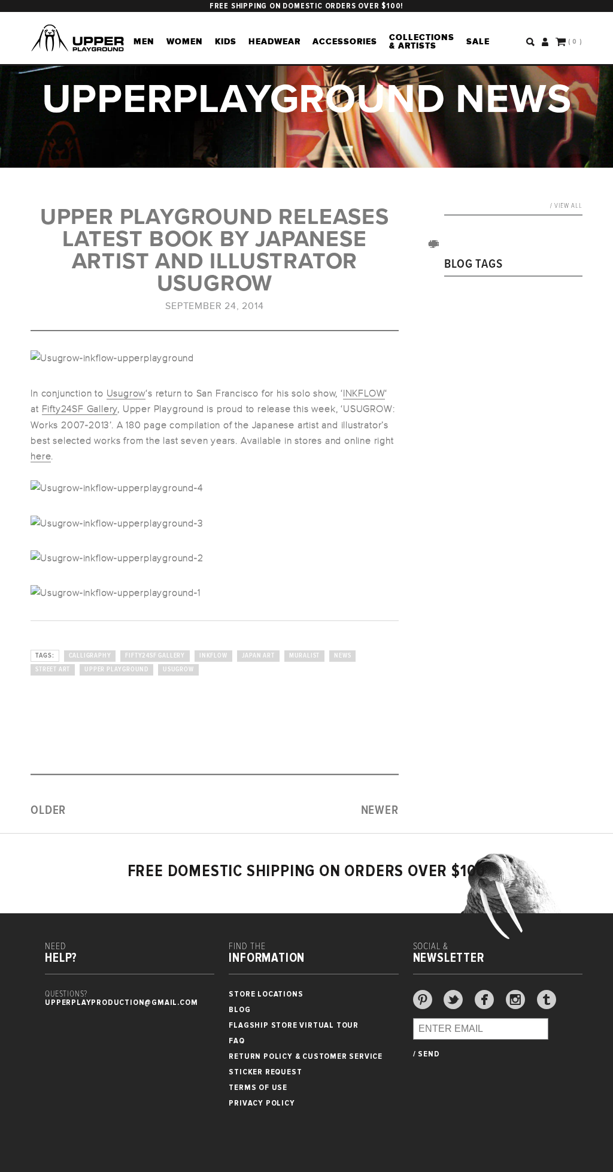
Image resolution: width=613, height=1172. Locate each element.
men (143, 41)
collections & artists (421, 41)
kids (225, 41)
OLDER (48, 810)
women (184, 41)
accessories (344, 41)
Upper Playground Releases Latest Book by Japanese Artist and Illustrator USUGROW (214, 250)
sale (478, 41)
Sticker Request (265, 1072)
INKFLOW (364, 393)
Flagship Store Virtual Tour (294, 1025)
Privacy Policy (262, 1103)
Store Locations (266, 994)
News (342, 656)
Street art (52, 669)
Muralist (304, 656)
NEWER (380, 810)
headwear (274, 41)
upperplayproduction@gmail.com (121, 1002)
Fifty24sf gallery (155, 656)
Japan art (258, 656)
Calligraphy (90, 656)
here (41, 456)
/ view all (566, 206)
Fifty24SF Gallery (80, 409)
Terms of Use (258, 1087)
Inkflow (213, 656)
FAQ (236, 1040)
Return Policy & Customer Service (306, 1056)
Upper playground (116, 669)
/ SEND (426, 1054)
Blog (239, 1009)
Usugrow (126, 393)
